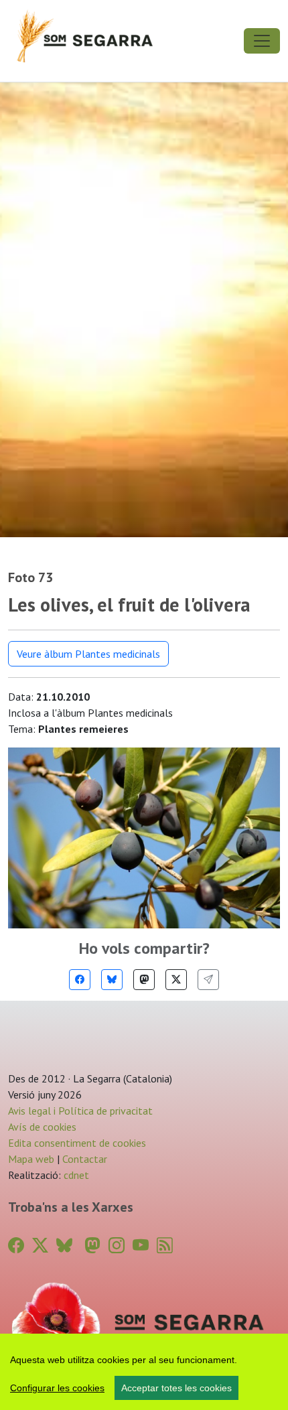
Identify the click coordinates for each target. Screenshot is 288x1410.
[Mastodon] (144, 979)
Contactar (84, 1159)
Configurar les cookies (57, 1388)
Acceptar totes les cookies (176, 1388)
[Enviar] (208, 979)
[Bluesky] (112, 979)
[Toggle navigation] (262, 41)
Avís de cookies (42, 1126)
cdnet (75, 1175)
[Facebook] (79, 979)
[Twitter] (176, 979)
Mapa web (31, 1159)
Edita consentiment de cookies (77, 1142)
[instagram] (117, 1245)
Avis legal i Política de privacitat (80, 1110)
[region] (144, 1372)
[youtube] (141, 1245)
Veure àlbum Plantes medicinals (88, 653)
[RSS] (165, 1245)
